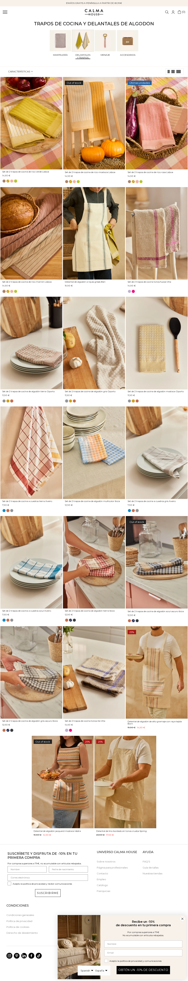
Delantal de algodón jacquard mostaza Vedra (57, 831)
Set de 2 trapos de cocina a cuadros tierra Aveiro (27, 501)
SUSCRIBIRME (48, 893)
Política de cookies (17, 926)
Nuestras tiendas (152, 873)
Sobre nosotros (106, 861)
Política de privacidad (19, 921)
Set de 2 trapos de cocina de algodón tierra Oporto (28, 391)
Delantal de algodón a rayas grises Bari (85, 281)
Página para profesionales (112, 867)
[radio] (4, 181)
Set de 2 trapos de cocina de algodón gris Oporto (90, 391)
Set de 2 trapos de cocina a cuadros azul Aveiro (26, 610)
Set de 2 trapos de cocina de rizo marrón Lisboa (27, 281)
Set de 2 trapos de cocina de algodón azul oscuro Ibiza (156, 611)
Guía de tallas (150, 867)
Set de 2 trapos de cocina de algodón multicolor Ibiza (92, 501)
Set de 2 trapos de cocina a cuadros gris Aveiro (152, 501)
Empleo (101, 879)
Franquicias (103, 891)
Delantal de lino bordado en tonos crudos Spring (121, 831)
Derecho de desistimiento (22, 932)
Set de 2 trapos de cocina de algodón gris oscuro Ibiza (30, 720)
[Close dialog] (182, 918)
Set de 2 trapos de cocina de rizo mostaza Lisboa (90, 172)
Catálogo (102, 885)
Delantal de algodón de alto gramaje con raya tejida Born (155, 722)
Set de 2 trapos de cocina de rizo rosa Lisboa (150, 172)
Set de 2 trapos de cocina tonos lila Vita (85, 720)
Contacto (102, 873)
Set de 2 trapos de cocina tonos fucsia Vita (149, 281)
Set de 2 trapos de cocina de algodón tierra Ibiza (90, 610)
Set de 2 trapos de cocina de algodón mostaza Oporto (156, 391)
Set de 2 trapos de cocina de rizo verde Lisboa (25, 171)
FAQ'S (146, 861)
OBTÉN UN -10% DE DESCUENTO (143, 970)
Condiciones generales (20, 915)
